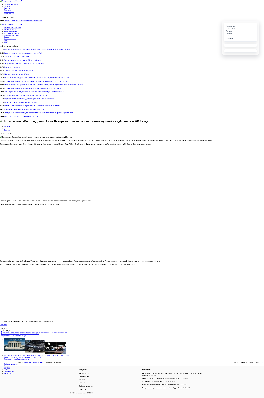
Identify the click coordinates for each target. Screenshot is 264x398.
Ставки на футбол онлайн (13, 67)
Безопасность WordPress (12, 28)
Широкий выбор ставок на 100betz (16, 74)
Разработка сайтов (10, 31)
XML (262, 362)
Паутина (7, 8)
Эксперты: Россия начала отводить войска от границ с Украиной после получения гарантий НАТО (39, 113)
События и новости (11, 4)
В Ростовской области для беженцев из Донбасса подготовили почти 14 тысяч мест (33, 88)
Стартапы (7, 10)
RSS (5, 42)
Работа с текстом (10, 39)
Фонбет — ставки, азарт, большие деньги (18, 70)
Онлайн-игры (9, 12)
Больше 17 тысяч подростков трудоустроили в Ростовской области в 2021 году (32, 106)
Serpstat (6, 37)
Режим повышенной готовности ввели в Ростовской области (25, 95)
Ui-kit (6, 41)
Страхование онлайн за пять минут (16, 56)
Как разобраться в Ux (11, 35)
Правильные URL (10, 29)
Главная (7, 126)
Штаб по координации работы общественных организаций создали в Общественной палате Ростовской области (43, 84)
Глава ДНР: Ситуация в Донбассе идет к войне (20, 102)
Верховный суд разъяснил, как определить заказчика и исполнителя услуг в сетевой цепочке (37, 49)
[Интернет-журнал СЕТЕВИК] (11, 1)
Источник (3, 325)
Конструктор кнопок (11, 33)
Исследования (9, 14)
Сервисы (7, 6)
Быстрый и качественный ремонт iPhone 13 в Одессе (22, 60)
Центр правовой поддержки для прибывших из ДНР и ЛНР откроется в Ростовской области (36, 77)
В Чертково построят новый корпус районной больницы (24, 109)
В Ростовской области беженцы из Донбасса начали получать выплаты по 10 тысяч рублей (36, 81)
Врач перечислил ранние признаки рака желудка (21, 116)
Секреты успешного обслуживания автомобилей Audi (23, 21)
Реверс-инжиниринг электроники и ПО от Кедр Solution (24, 63)
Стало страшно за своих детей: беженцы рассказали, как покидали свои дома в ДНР (34, 92)
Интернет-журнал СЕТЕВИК (34, 362)
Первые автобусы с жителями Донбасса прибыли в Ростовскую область (29, 99)
